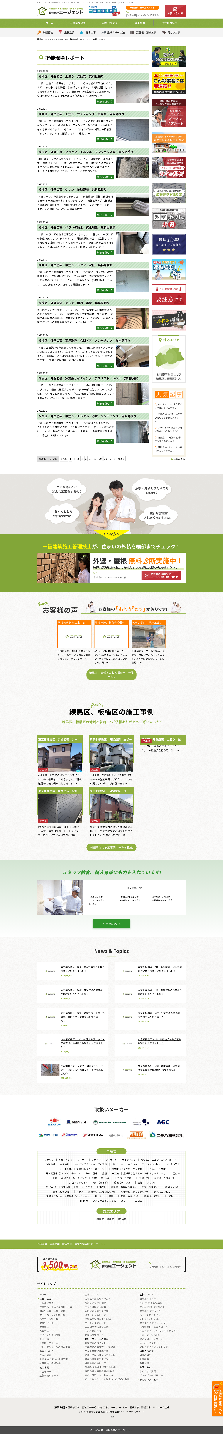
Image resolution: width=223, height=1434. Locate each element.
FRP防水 (83, 1200)
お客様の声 (45, 1371)
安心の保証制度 (93, 1331)
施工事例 (44, 1367)
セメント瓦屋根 (157, 1168)
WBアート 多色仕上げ (151, 1302)
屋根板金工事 (46, 1323)
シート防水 (66, 1168)
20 (100, 459)
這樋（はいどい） (146, 1182)
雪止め (176, 1173)
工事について (92, 1294)
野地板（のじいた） (102, 1178)
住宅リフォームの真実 (96, 1339)
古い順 (53, 459)
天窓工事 (44, 1339)
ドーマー (99, 1196)
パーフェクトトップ (150, 1315)
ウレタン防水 (173, 1164)
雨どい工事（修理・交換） (53, 1311)
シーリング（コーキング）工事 (90, 1164)
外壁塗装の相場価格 (50, 1363)
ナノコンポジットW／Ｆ (152, 1306)
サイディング (129, 1159)
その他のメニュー (149, 1379)
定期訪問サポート (94, 1335)
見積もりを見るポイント (98, 1359)
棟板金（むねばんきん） (124, 1187)
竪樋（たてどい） (153, 1196)
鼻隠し (112, 1196)
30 (105, 459)
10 (95, 459)
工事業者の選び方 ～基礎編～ (101, 1347)
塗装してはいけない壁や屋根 (100, 1355)
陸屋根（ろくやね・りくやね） (128, 1168)
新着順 (42, 459)
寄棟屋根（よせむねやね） (102, 1191)
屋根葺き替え (46, 1303)
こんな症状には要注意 (96, 1327)
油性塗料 (50, 1164)
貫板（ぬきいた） (62, 1191)
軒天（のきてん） (151, 1187)
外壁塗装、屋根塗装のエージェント (113, 1430)
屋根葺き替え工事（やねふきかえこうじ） (145, 1173)
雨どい (102, 1187)
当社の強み (145, 1355)
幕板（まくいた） (123, 1182)
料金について (47, 1351)
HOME (43, 1294)
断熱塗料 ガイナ (148, 1298)
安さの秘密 (45, 1355)
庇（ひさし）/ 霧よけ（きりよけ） (157, 1178)
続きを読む (103, 101)
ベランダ (132, 1164)
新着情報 (144, 1363)
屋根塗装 (69, 32)
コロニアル (141, 1200)
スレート (125, 1200)
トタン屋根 (92, 1173)
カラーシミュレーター (96, 1315)
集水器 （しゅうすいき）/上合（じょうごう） (70, 1187)
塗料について (147, 1294)
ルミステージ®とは (150, 1335)
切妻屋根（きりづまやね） (135, 1191)
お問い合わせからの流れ (98, 1310)
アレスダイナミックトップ (154, 1347)
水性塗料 (64, 1164)
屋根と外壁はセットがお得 (99, 1375)
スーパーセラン (148, 1343)
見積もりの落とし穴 (95, 1363)
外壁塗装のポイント (95, 1343)
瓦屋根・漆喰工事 (146, 32)
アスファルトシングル (104, 1200)
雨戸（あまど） (101, 1182)
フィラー (82, 1159)
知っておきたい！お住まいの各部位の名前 (107, 1379)
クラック (49, 1159)
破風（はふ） (172, 1187)
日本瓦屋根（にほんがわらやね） (63, 1173)
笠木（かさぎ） (125, 1178)
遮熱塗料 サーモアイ (150, 1310)
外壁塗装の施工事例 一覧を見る (111, 847)
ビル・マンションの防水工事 (54, 1347)
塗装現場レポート (48, 1375)
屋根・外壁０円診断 (95, 1306)
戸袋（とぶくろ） (78, 1182)
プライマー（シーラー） (104, 1159)
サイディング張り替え (51, 1335)
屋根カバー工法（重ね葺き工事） (57, 1307)
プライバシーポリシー (151, 1375)
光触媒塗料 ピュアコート (154, 1327)
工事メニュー (47, 1299)
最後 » (121, 459)
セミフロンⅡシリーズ (151, 1339)
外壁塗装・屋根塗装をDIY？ (100, 1371)
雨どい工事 (174, 32)
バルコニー (117, 1164)
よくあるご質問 (148, 1371)
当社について (113, 923)
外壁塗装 (48, 32)
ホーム (49, 23)
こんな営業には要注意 (96, 1351)
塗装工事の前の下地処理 (98, 1318)
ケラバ (79, 1191)
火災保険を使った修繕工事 (53, 1359)
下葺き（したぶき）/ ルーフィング (68, 1178)
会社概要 (144, 1359)
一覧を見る (179, 459)
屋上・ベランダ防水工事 (52, 1315)
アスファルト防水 (151, 1164)
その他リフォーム (48, 1343)
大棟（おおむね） (163, 1191)
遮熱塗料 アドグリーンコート (155, 1323)
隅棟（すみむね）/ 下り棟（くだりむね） (68, 1196)
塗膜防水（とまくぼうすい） (91, 1168)
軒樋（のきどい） (130, 1196)
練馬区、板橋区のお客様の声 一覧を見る (111, 675)
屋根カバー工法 (116, 32)
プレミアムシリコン (150, 1318)
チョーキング (65, 1159)
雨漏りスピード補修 (95, 1302)
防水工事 (91, 32)
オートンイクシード (95, 1323)
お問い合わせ (147, 1367)
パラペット (173, 1196)
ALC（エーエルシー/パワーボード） (160, 1159)
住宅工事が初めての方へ (98, 1298)
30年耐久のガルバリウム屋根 (100, 1367)
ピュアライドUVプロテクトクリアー (159, 1331)
